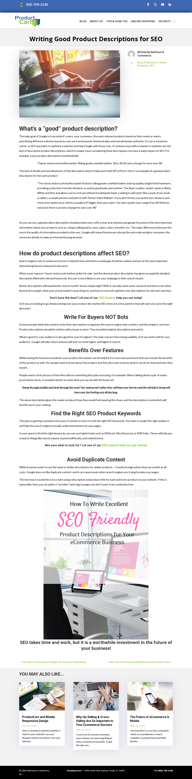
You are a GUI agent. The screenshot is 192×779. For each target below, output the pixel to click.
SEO (151, 65)
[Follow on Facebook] (148, 4)
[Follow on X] (155, 4)
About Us (96, 21)
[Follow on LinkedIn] (170, 4)
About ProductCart (147, 62)
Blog (83, 21)
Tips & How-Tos (117, 21)
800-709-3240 (37, 4)
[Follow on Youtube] (163, 4)
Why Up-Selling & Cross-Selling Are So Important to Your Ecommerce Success (94, 721)
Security (164, 21)
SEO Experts (107, 298)
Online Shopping (143, 21)
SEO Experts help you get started (124, 445)
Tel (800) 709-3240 (163, 770)
